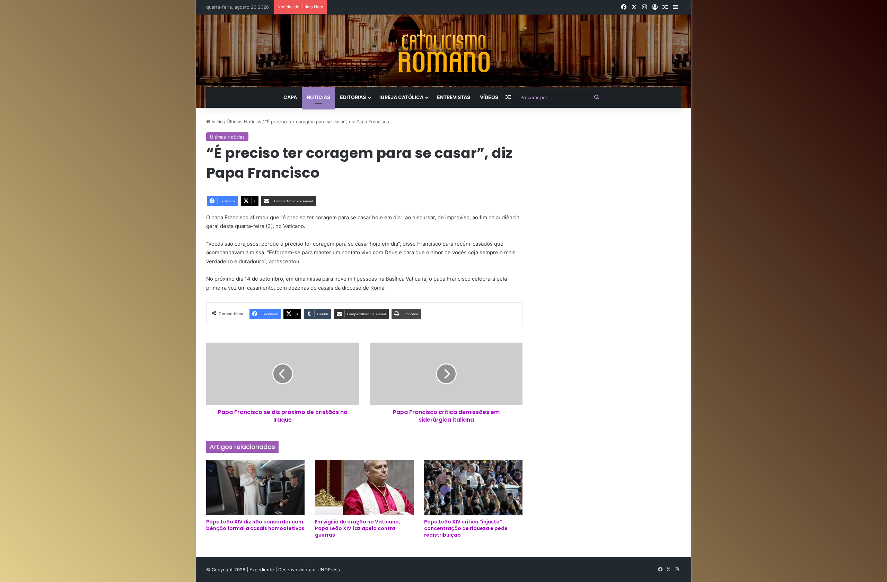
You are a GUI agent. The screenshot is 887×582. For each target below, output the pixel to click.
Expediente (262, 569)
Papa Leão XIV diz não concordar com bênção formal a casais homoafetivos (255, 525)
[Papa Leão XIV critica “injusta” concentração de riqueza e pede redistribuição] (473, 487)
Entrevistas (453, 97)
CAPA (290, 97)
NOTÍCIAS (318, 97)
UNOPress (328, 569)
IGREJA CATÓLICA (401, 97)
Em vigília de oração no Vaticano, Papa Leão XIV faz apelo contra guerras (357, 528)
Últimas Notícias (244, 121)
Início (216, 121)
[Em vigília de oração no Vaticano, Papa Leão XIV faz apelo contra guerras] (364, 487)
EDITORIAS (353, 97)
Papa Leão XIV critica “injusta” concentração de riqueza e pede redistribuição (466, 528)
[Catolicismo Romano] (443, 50)
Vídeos (489, 97)
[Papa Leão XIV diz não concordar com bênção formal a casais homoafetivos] (255, 487)
